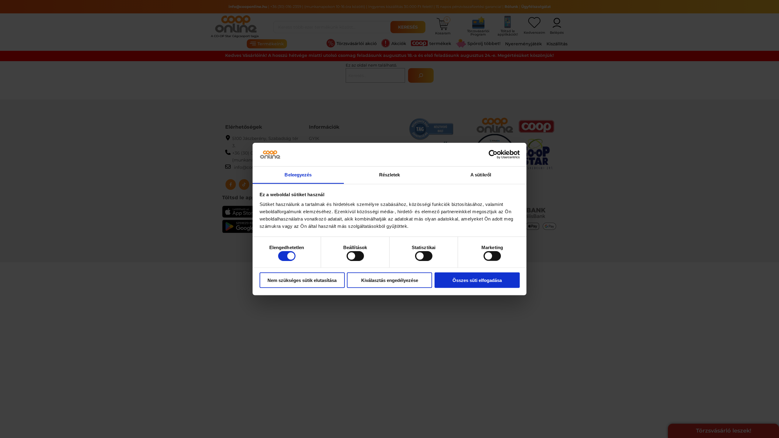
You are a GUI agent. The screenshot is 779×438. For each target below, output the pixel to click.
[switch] (355, 256)
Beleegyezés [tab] (298, 174)
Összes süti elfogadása (477, 280)
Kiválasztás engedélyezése (389, 280)
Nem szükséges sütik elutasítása (302, 280)
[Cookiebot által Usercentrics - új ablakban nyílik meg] (493, 154)
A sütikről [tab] (480, 174)
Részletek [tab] (389, 174)
